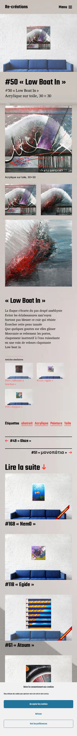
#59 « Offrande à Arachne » (14, 382)
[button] (20, 199)
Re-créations (16, 7)
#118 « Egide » (45, 380)
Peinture (56, 424)
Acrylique (41, 424)
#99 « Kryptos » (13, 407)
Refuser (38, 714)
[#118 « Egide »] (51, 371)
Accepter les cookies (38, 704)
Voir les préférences (38, 724)
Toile (67, 424)
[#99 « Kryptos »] (19, 397)
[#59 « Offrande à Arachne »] (19, 371)
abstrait (27, 424)
